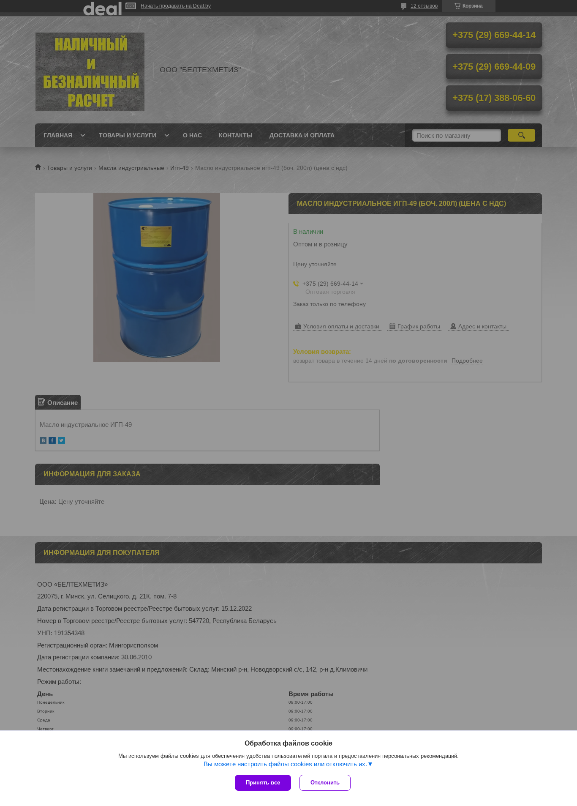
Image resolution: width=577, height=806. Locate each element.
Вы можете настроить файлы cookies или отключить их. (285, 764)
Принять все (263, 782)
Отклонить (325, 782)
